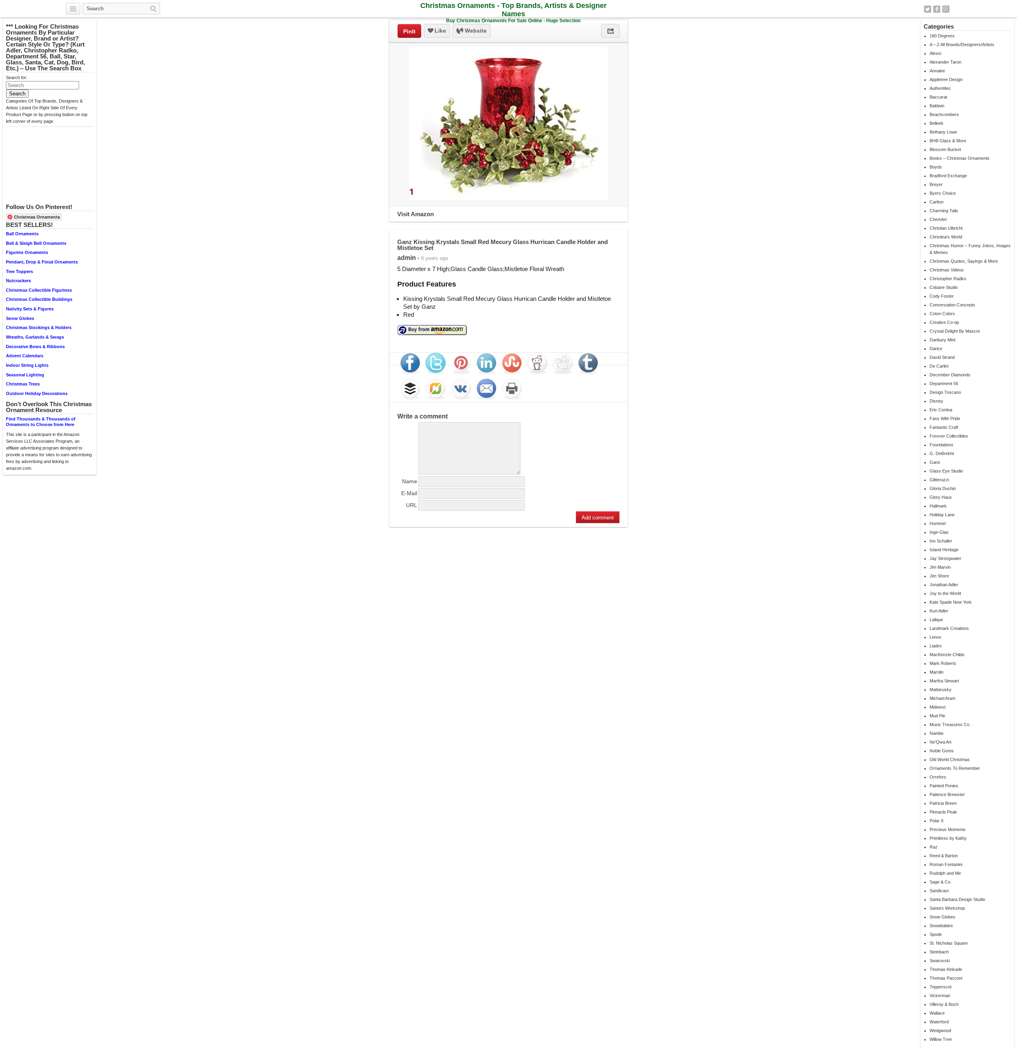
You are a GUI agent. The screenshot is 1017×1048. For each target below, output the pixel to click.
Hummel (937, 523)
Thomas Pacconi (946, 978)
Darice (936, 348)
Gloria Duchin (943, 488)
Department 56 (944, 383)
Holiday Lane (942, 514)
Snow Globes (20, 318)
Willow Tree (941, 1039)
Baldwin (937, 105)
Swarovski (940, 960)
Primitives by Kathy (948, 838)
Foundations (941, 444)
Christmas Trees (23, 384)
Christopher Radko (948, 278)
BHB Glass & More (948, 140)
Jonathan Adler (944, 584)
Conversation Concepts (952, 304)
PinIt (409, 31)
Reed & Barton (944, 855)
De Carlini (939, 366)
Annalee (937, 70)
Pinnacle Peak (943, 812)
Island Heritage (944, 549)
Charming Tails (944, 210)
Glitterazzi (939, 479)
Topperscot (940, 986)
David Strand (942, 357)
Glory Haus (941, 497)
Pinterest (946, 9)
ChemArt (938, 219)
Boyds (936, 167)
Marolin (937, 672)
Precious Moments (948, 829)
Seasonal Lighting (25, 374)
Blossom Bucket (945, 149)
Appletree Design (946, 79)
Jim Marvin (940, 567)
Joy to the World (945, 593)
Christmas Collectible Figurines (39, 290)
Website (475, 30)
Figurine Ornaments (27, 252)
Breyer (936, 184)
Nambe (937, 733)
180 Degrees (942, 35)
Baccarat (938, 97)
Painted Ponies (944, 785)
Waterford (939, 1021)
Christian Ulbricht (946, 228)
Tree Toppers (19, 271)
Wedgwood (940, 1030)
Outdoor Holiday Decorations (37, 393)
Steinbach (939, 951)
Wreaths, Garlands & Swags (35, 337)
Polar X (937, 820)
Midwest (937, 707)
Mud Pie (937, 715)
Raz (934, 847)
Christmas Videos (947, 269)
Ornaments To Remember (955, 768)
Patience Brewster (947, 794)
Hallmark (938, 506)
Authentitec (940, 88)
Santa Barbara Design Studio (957, 899)
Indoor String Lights (27, 365)
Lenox (936, 637)
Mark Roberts (943, 663)
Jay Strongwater (945, 558)
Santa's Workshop (947, 908)
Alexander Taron (945, 62)
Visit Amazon (415, 214)
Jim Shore (939, 575)
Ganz (935, 462)
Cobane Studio (944, 287)
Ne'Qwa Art (940, 742)
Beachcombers (944, 114)
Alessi (935, 53)
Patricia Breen (943, 803)
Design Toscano (945, 392)
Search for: (16, 77)
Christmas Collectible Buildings (39, 299)
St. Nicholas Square (949, 943)
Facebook (937, 9)
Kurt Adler (939, 610)
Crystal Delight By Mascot (955, 331)
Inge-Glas (939, 532)
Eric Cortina (941, 409)
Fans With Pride (945, 418)
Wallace (937, 1013)
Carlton (937, 202)
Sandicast (939, 890)
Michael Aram (942, 698)
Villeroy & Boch (944, 1004)
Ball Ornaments (22, 233)
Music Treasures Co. (950, 724)
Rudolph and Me (945, 873)
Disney (936, 401)
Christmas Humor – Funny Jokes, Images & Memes (970, 249)
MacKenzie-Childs (947, 654)
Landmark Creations (949, 628)
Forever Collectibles (949, 436)
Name (409, 481)
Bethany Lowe (943, 132)
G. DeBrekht (942, 453)
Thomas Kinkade (946, 969)
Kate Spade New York (951, 602)
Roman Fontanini (946, 864)
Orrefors (938, 777)
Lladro (936, 645)
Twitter (928, 9)
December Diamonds (950, 374)
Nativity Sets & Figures (30, 308)
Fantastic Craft (944, 427)
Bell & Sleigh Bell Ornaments (36, 243)
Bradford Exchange (948, 175)
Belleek (937, 123)
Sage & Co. (940, 881)
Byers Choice (943, 193)
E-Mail (409, 493)
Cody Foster (942, 296)
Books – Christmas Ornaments (960, 158)
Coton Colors (942, 313)
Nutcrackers (18, 280)
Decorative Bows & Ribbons (35, 346)
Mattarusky (940, 689)
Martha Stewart (944, 680)
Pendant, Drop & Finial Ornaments (42, 262)
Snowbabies (941, 925)
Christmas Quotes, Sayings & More (964, 261)
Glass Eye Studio (946, 471)
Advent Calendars (24, 355)
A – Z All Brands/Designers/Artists (962, 44)
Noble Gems (942, 750)
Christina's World (946, 236)
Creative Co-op (944, 322)
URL (411, 505)
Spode (936, 934)
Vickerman (940, 995)
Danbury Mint (942, 339)
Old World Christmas (950, 759)
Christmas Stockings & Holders (39, 327)
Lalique (936, 619)
